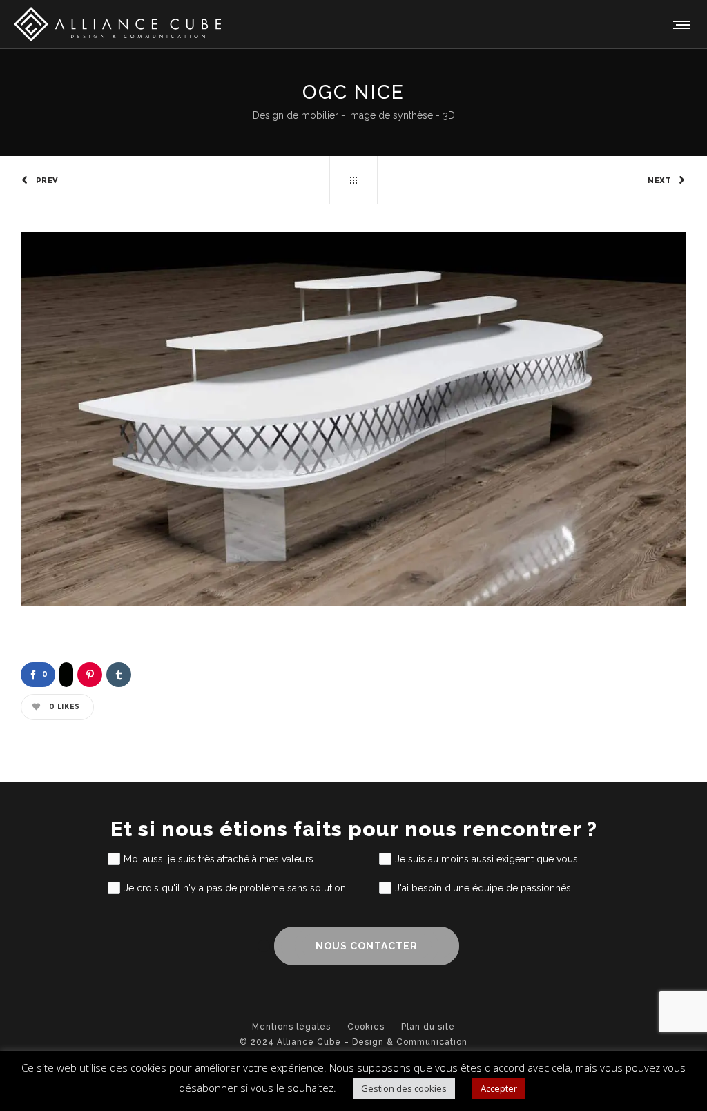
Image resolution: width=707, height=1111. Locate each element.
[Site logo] (117, 24)
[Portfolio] (353, 180)
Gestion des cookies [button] (404, 1088)
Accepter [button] (499, 1088)
